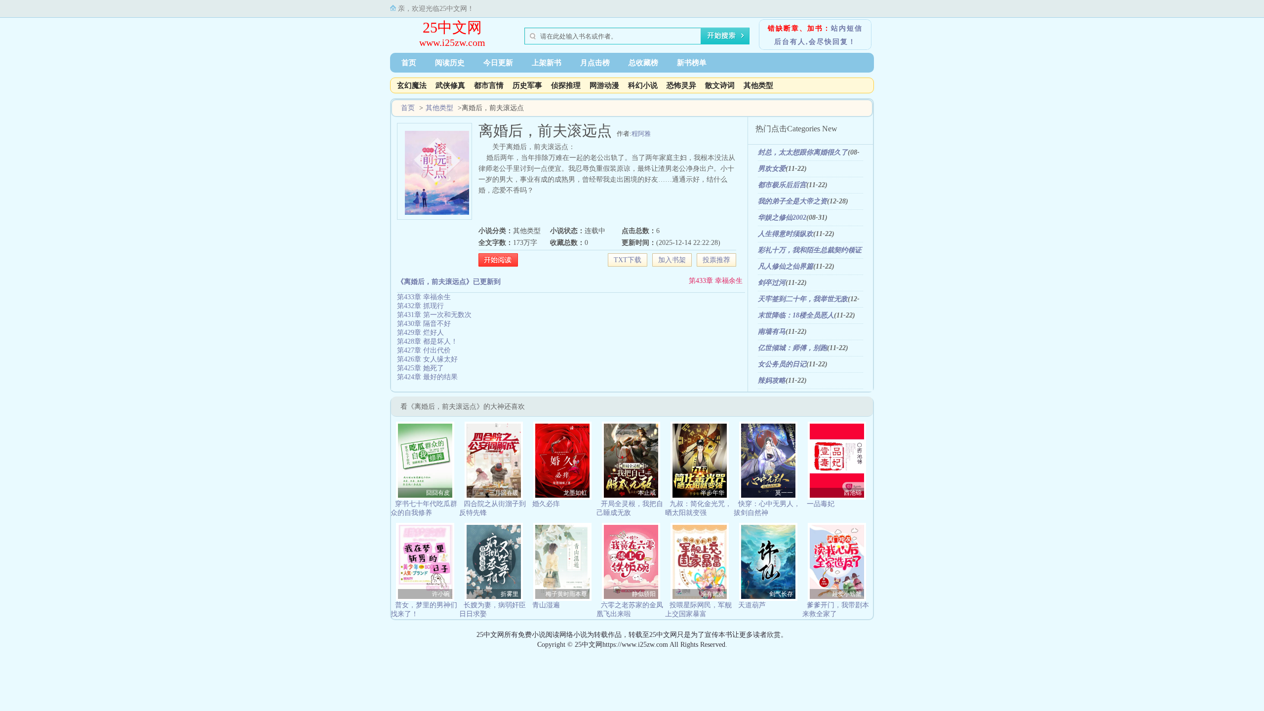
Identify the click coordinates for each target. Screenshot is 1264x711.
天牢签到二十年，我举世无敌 (803, 299)
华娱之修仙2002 (782, 217)
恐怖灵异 (681, 85)
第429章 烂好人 (420, 332)
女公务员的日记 (782, 364)
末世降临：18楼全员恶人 (796, 315)
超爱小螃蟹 (847, 594)
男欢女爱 (772, 168)
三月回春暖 (503, 492)
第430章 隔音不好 (424, 323)
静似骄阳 (644, 594)
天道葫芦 (752, 605)
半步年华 (712, 492)
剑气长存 (781, 594)
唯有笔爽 (712, 594)
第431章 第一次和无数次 (434, 314)
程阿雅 (641, 133)
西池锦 (853, 492)
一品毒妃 (820, 504)
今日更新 (498, 63)
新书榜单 (692, 63)
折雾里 (509, 594)
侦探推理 (566, 85)
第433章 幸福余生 (716, 280)
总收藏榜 (643, 63)
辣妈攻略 (772, 380)
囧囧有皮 (438, 492)
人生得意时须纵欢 (785, 233)
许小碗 (441, 594)
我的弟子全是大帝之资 (792, 201)
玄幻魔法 (412, 85)
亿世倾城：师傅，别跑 (792, 348)
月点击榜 (595, 63)
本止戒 (647, 492)
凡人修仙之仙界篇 (785, 266)
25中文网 (452, 27)
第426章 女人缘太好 (427, 359)
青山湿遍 (546, 605)
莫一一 (784, 492)
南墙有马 (772, 331)
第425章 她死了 (420, 368)
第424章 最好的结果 (427, 377)
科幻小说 (643, 85)
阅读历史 (450, 63)
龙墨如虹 (575, 492)
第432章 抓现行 (420, 306)
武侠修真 (450, 85)
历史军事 (527, 85)
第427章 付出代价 (424, 350)
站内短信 (847, 28)
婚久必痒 (546, 504)
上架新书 (546, 63)
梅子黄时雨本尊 (566, 594)
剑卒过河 (772, 282)
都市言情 (489, 85)
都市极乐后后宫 (782, 185)
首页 (408, 63)
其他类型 (758, 85)
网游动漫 (604, 85)
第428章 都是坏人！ (427, 341)
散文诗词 (720, 85)
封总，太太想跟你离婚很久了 (803, 152)
